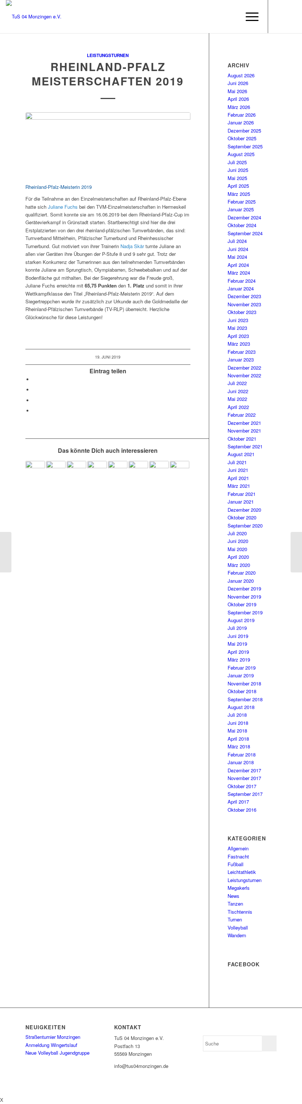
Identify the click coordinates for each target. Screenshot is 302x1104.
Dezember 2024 (244, 217)
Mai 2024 (237, 256)
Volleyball (238, 927)
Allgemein (238, 848)
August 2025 (241, 154)
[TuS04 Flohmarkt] (56, 470)
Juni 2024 (238, 249)
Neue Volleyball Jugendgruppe (57, 1052)
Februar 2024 (242, 280)
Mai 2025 (237, 177)
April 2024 (238, 264)
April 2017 (238, 801)
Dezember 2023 (244, 296)
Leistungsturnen (108, 55)
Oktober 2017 (242, 786)
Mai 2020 (237, 549)
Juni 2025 (238, 169)
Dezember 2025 (244, 130)
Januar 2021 (241, 501)
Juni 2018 (238, 722)
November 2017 (244, 778)
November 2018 (244, 683)
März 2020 (239, 564)
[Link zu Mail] (290, 16)
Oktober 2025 (242, 138)
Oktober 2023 (242, 311)
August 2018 (241, 706)
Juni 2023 (238, 320)
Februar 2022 (242, 414)
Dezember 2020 (244, 509)
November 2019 (244, 596)
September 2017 (245, 793)
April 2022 (238, 406)
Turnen (235, 919)
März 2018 (239, 746)
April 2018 (238, 738)
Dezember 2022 (244, 367)
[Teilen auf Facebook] (34, 379)
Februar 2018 (242, 754)
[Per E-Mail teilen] (34, 410)
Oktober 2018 (242, 691)
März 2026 (239, 106)
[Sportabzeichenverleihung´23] (117, 470)
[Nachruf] (76, 470)
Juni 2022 (238, 391)
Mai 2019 (237, 643)
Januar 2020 (241, 580)
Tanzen (235, 903)
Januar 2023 (241, 359)
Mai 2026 (237, 91)
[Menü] (248, 16)
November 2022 (244, 375)
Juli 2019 (237, 627)
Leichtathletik (242, 871)
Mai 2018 (237, 730)
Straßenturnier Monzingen (52, 1036)
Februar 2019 (242, 667)
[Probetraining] (159, 470)
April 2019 (238, 651)
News (233, 895)
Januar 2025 (241, 209)
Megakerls (239, 887)
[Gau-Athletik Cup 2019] (296, 552)
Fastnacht (238, 856)
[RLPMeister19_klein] (107, 143)
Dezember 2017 (244, 770)
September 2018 (245, 699)
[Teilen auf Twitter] (34, 389)
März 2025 (239, 193)
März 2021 (239, 485)
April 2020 (238, 556)
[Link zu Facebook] (279, 16)
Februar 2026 (242, 114)
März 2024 (239, 272)
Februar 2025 (242, 201)
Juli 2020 (237, 533)
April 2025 (238, 185)
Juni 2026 (238, 83)
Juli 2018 (237, 714)
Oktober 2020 (242, 517)
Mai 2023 (237, 327)
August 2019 (241, 620)
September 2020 (245, 525)
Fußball (235, 864)
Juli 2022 (237, 383)
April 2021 (238, 478)
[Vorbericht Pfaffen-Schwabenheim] (35, 470)
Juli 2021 (237, 462)
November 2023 (244, 304)
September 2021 (245, 446)
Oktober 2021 (242, 438)
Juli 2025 (237, 162)
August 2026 (241, 75)
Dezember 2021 (244, 422)
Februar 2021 (242, 493)
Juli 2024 (237, 240)
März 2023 (239, 343)
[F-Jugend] (97, 470)
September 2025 (245, 146)
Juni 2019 (238, 635)
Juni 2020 (238, 540)
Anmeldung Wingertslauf (51, 1044)
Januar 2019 (241, 675)
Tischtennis (240, 911)
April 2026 (238, 98)
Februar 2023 (242, 351)
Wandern (237, 935)
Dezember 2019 (244, 588)
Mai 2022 (237, 398)
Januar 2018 (241, 762)
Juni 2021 (238, 469)
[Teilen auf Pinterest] (34, 400)
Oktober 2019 (242, 604)
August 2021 (241, 454)
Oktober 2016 (242, 809)
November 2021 (244, 430)
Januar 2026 (241, 122)
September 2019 (245, 612)
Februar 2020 (242, 572)
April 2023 (238, 335)
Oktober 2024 (242, 225)
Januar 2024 (241, 288)
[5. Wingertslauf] (5, 552)
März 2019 (239, 659)
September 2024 (245, 233)
